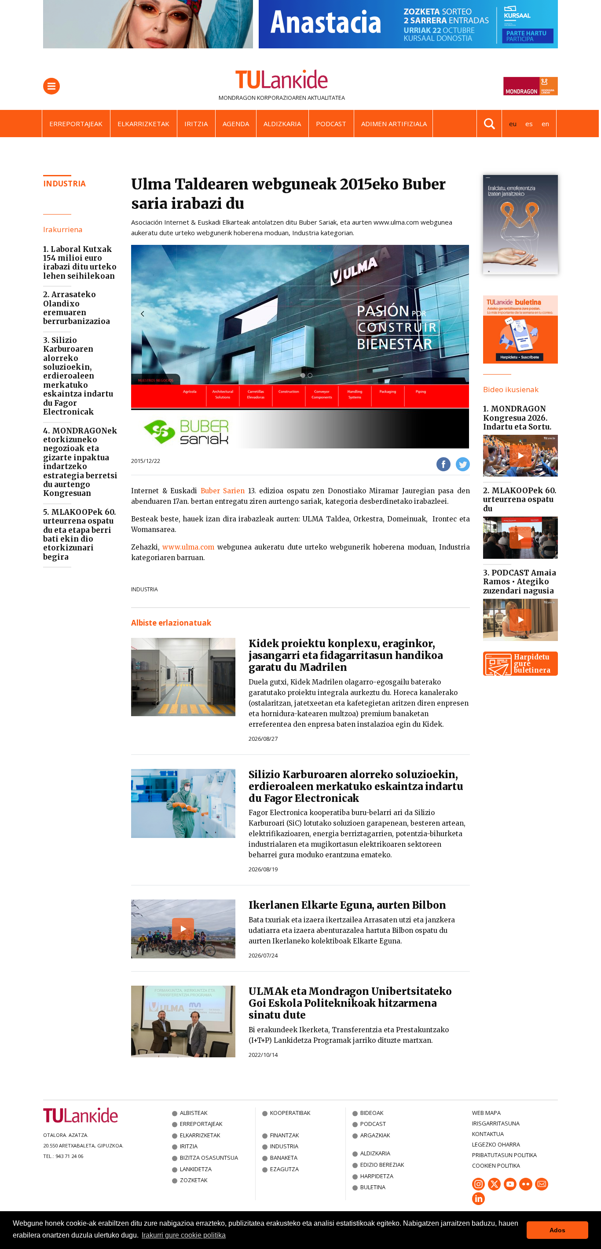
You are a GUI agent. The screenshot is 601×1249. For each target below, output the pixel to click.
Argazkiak (375, 1135)
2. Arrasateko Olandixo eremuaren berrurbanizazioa (76, 308)
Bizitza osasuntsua (209, 1158)
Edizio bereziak (382, 1165)
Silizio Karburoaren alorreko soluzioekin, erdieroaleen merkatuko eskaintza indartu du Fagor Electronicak (356, 786)
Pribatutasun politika (504, 1155)
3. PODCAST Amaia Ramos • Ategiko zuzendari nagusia (519, 582)
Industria (64, 183)
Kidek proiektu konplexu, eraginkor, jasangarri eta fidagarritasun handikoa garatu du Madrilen (346, 655)
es (529, 123)
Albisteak (193, 1113)
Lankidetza (196, 1169)
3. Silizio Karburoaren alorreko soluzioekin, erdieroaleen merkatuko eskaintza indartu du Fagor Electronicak (78, 376)
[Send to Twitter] (463, 463)
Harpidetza (376, 1176)
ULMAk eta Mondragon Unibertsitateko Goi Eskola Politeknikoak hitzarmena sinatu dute (350, 1003)
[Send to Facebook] (443, 463)
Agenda (236, 123)
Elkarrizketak (143, 123)
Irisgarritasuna (496, 1123)
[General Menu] (51, 86)
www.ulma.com (188, 547)
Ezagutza (284, 1169)
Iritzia (196, 123)
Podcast (331, 123)
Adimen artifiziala (394, 123)
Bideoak (371, 1113)
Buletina (372, 1187)
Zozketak (193, 1180)
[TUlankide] (282, 80)
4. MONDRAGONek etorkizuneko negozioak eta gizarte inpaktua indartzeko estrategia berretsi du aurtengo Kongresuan (80, 462)
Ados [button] (557, 1230)
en (545, 123)
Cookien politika (496, 1165)
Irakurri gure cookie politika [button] (184, 1235)
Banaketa (283, 1158)
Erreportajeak (76, 123)
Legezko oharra (496, 1144)
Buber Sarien (223, 491)
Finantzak (284, 1135)
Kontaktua (488, 1134)
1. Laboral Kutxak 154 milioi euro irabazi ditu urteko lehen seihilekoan (80, 262)
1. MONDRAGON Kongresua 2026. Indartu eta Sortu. (517, 418)
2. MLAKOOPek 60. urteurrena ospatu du (520, 499)
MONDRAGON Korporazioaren (262, 98)
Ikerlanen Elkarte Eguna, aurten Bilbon (347, 905)
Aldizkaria (282, 123)
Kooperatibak (290, 1113)
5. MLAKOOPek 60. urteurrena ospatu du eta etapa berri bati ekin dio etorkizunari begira (79, 534)
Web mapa (486, 1113)
